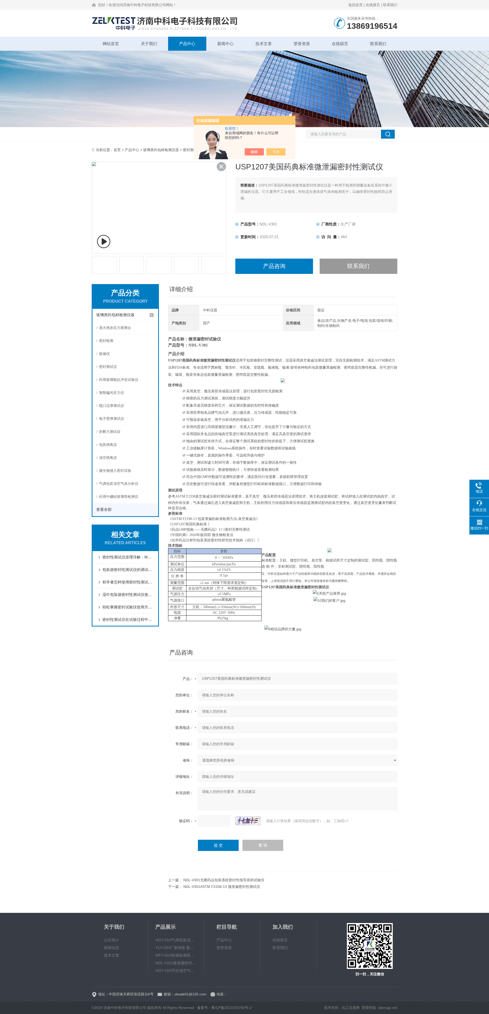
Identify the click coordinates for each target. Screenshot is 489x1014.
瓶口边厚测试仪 (111, 406)
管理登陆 (369, 1008)
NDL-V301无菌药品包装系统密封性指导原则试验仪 (223, 880)
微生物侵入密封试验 (115, 471)
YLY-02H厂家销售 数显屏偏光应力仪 (176, 947)
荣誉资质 (302, 44)
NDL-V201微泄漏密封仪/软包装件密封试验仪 (176, 963)
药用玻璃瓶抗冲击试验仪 (118, 380)
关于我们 (149, 44)
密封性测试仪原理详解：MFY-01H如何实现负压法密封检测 (127, 557)
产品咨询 (274, 266)
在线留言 (373, 5)
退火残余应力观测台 (115, 328)
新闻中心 (225, 44)
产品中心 (187, 44)
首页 (117, 150)
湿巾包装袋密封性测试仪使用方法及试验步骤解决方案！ (127, 594)
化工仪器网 (351, 1008)
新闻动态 (111, 947)
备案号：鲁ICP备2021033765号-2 (224, 1008)
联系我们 (390, 5)
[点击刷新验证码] (248, 821)
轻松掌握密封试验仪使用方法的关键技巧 (127, 607)
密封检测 (106, 341)
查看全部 (104, 509)
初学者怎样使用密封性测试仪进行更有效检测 (127, 582)
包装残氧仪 (108, 445)
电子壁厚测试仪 (111, 419)
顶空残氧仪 (108, 458)
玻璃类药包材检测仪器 (161, 150)
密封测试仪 (192, 150)
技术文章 (263, 44)
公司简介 (111, 940)
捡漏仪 (104, 354)
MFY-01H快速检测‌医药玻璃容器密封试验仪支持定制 (176, 955)
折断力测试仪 (109, 432)
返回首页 (355, 5)
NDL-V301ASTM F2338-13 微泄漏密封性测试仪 (221, 887)
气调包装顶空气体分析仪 (118, 484)
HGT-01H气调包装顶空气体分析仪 (176, 940)
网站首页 (111, 44)
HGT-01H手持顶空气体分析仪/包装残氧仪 (176, 970)
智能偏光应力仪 (111, 393)
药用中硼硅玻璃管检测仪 (118, 497)
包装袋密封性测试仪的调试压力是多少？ (127, 569)
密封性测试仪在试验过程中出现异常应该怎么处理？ (127, 619)
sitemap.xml (387, 1008)
